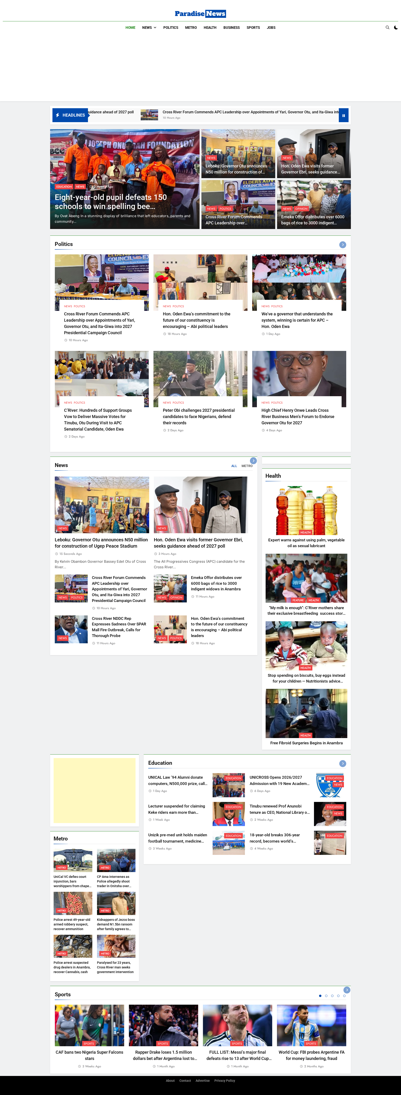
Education (233, 778)
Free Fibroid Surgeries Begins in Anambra (306, 743)
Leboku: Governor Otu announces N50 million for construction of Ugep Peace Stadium (236, 172)
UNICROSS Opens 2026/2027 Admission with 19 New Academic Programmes (280, 783)
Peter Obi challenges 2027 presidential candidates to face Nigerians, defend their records (199, 416)
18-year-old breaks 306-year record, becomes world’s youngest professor (275, 841)
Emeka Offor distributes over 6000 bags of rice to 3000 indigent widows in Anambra (312, 223)
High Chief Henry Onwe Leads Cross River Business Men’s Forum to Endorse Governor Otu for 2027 (298, 416)
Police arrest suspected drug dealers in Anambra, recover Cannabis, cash (72, 967)
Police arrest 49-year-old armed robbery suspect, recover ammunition (72, 924)
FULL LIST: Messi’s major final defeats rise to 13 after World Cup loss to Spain (238, 1058)
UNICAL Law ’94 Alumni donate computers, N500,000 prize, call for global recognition (176, 783)
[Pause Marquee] (344, 115)
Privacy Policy (224, 1081)
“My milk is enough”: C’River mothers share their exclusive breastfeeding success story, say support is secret (306, 614)
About (170, 1081)
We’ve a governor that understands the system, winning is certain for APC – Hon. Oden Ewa (297, 320)
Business (231, 28)
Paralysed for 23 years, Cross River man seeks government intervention (115, 967)
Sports (253, 28)
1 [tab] (320, 996)
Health (210, 28)
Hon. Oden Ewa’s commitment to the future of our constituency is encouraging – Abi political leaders (196, 320)
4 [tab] (338, 996)
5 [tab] (344, 996)
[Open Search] (387, 27)
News (147, 28)
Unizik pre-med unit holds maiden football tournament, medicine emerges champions (177, 841)
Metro (191, 28)
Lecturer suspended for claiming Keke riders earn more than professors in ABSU (176, 812)
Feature (298, 600)
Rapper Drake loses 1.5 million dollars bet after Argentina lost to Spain (163, 1058)
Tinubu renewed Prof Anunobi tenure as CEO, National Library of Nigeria (279, 812)
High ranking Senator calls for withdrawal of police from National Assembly (115, 206)
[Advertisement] (200, 68)
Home (130, 28)
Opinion (301, 209)
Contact (185, 1081)
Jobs (271, 28)
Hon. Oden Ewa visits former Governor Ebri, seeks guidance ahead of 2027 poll (309, 172)
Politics (170, 28)
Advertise (203, 1081)
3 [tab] (332, 996)
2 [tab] (326, 996)
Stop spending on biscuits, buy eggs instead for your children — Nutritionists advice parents (306, 681)
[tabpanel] (89, 1037)
